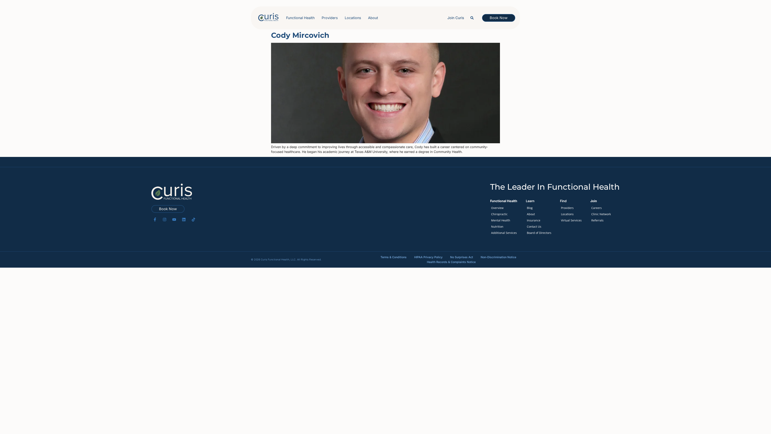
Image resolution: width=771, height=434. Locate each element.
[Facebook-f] (154, 219)
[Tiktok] (193, 219)
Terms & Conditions (393, 257)
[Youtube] (174, 219)
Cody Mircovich (300, 35)
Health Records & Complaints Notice (451, 262)
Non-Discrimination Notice (498, 257)
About (373, 18)
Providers (330, 18)
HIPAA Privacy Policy (428, 257)
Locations (353, 18)
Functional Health (300, 18)
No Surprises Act (461, 257)
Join (593, 201)
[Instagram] (164, 219)
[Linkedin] (183, 219)
